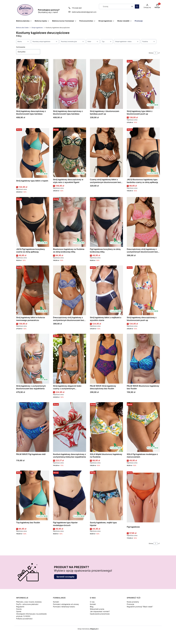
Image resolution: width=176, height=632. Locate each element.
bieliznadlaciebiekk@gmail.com (84, 12)
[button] (137, 6)
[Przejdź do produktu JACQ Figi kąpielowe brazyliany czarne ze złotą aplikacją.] (32, 222)
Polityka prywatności (24, 619)
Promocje (130, 604)
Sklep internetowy (87, 629)
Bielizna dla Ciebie (22, 27)
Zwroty (19, 609)
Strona (151, 53)
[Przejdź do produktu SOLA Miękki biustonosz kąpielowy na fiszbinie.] (106, 427)
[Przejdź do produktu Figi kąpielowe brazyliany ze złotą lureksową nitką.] (106, 222)
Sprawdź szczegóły (65, 576)
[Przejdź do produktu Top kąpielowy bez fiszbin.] (32, 495)
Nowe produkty (133, 602)
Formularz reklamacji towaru (64, 607)
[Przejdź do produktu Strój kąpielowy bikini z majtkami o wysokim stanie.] (106, 290)
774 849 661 (77, 8)
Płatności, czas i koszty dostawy (29, 602)
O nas (92, 602)
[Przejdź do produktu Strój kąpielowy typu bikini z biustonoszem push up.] (143, 84)
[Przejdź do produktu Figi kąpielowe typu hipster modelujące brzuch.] (69, 495)
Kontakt (56, 602)
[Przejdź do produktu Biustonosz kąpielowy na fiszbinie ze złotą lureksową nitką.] (69, 222)
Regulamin (20, 607)
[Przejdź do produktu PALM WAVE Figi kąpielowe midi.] (32, 427)
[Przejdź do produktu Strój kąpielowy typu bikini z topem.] (32, 153)
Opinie (18, 611)
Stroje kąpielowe (37, 27)
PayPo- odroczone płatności (27, 604)
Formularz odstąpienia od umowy (66, 604)
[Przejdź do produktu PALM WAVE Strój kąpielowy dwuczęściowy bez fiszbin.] (106, 358)
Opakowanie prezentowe (100, 614)
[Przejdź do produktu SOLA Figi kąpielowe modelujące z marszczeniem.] (143, 427)
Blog (91, 607)
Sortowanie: (20, 47)
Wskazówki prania (97, 609)
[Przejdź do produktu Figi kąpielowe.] (143, 498)
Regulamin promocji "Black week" (140, 607)
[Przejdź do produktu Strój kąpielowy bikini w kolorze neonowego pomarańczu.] (32, 290)
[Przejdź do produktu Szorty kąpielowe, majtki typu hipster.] (106, 495)
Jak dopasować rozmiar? (100, 611)
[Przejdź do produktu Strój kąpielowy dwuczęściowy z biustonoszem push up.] (143, 290)
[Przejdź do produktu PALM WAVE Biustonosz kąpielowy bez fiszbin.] (143, 358)
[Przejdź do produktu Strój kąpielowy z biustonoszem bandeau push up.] (106, 84)
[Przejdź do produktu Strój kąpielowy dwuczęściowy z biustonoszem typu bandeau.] (32, 84)
